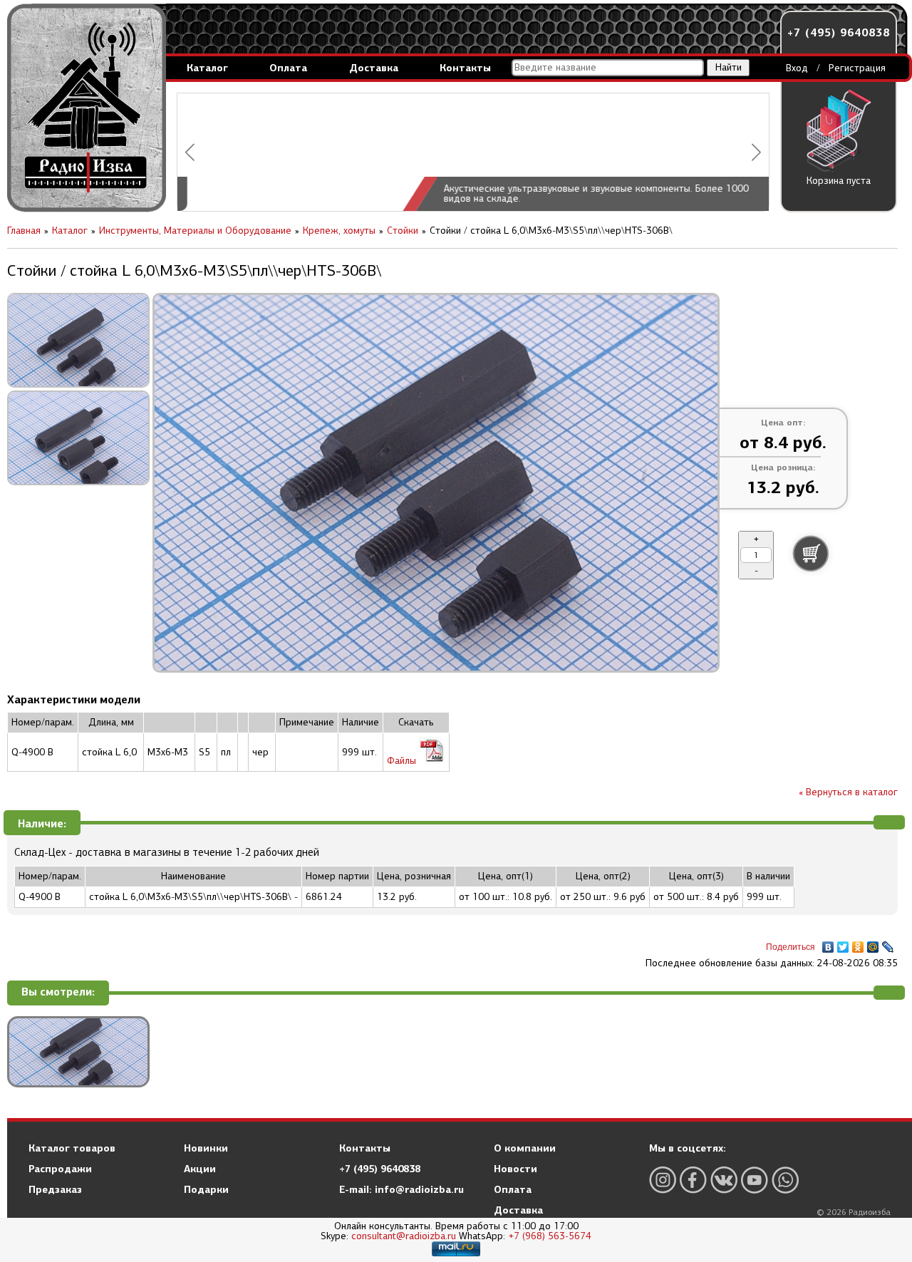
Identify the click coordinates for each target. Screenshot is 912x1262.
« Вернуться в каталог (848, 792)
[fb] (693, 1180)
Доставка (373, 68)
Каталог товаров (71, 1148)
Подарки (206, 1189)
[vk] (723, 1180)
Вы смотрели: (58, 992)
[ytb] (754, 1180)
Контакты (465, 68)
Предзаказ (55, 1189)
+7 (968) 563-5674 (549, 1236)
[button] (190, 152)
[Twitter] (843, 943)
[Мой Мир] (873, 943)
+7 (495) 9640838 (838, 32)
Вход (797, 68)
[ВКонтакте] (828, 943)
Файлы (403, 761)
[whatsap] (785, 1180)
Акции (200, 1169)
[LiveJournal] (888, 943)
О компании (525, 1148)
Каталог (207, 68)
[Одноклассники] (858, 943)
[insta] (662, 1180)
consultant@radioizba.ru (403, 1236)
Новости (515, 1169)
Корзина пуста (839, 181)
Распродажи (60, 1169)
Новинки (206, 1148)
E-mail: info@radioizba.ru (401, 1189)
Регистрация (857, 68)
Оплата (288, 68)
